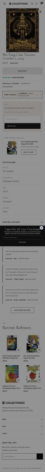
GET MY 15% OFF (22, 242)
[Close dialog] (41, 227)
